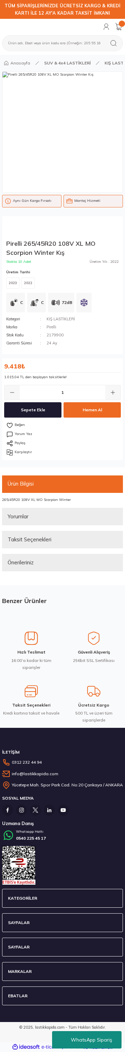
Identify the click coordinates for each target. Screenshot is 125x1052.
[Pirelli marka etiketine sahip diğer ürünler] (38, 228)
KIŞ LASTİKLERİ (61, 319)
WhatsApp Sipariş (91, 1040)
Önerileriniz (21, 562)
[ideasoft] (26, 1047)
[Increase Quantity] (112, 392)
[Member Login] (106, 26)
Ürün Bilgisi (21, 483)
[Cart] (119, 26)
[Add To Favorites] (62, 425)
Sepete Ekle (33, 409)
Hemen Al (92, 409)
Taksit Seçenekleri (29, 539)
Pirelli (51, 327)
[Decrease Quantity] (12, 392)
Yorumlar (18, 516)
